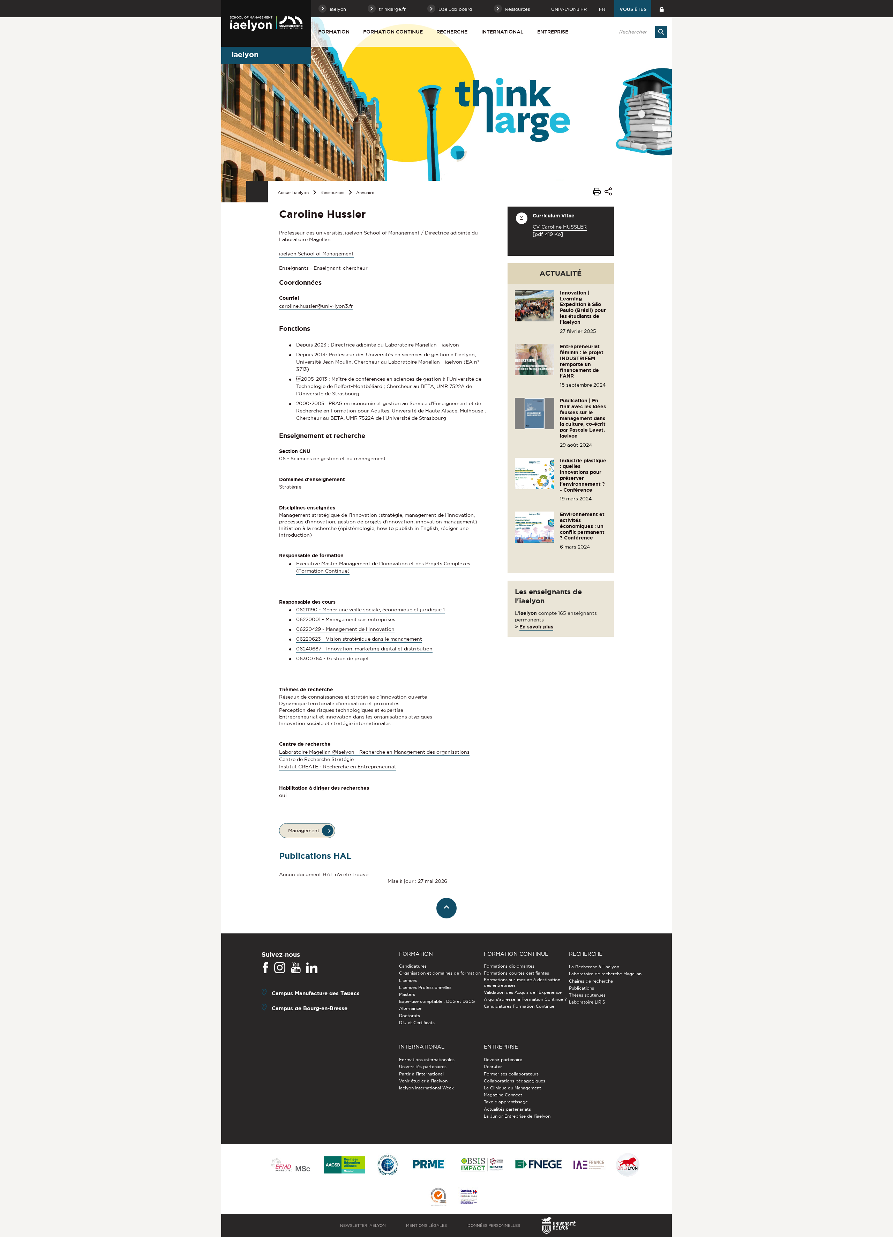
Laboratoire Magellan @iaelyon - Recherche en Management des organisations (374, 752)
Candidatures (413, 966)
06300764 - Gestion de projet (332, 658)
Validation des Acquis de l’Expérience (523, 992)
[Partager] (608, 192)
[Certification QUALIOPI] (468, 1197)
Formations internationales (427, 1059)
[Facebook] (265, 968)
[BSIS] (481, 1165)
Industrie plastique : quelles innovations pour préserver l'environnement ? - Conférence (583, 475)
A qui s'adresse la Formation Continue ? (525, 999)
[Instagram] (279, 968)
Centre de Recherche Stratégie (316, 759)
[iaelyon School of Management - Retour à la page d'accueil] (266, 23)
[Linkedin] (311, 968)
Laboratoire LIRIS (587, 1002)
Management (304, 830)
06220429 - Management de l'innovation (345, 629)
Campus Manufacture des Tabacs (316, 993)
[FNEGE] (538, 1165)
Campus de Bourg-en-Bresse (309, 1008)
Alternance (410, 1008)
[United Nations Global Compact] (387, 1165)
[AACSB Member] (345, 1165)
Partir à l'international (421, 1074)
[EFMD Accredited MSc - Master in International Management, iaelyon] (290, 1165)
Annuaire (365, 192)
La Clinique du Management (512, 1088)
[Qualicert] (438, 1197)
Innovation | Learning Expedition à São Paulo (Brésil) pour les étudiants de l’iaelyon (583, 307)
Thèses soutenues (587, 995)
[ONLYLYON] (627, 1165)
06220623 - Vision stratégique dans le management (359, 639)
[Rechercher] (661, 32)
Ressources (332, 192)
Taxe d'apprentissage (506, 1102)
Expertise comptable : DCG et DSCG (437, 1001)
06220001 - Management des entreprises (345, 619)
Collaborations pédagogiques (514, 1081)
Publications (581, 988)
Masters (407, 994)
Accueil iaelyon (293, 192)
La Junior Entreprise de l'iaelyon (517, 1116)
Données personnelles (493, 1225)
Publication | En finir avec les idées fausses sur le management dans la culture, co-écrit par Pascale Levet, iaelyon (583, 418)
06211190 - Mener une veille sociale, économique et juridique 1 (370, 609)
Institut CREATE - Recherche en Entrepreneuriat (337, 766)
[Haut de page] (446, 908)
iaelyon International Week (426, 1088)
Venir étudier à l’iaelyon (423, 1081)
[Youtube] (295, 968)
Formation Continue (393, 32)
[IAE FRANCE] (589, 1165)
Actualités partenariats (507, 1109)
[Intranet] (661, 8)
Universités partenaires (422, 1066)
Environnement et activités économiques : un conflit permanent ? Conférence (582, 526)
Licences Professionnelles (425, 987)
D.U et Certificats (417, 1022)
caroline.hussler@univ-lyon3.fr (316, 306)
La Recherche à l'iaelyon (594, 966)
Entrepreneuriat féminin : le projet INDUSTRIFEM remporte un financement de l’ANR (581, 361)
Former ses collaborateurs (511, 1074)
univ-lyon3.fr (569, 9)
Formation (334, 32)
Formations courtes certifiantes (516, 973)
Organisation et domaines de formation (440, 973)
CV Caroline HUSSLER (560, 227)
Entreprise (552, 32)
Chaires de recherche (591, 981)
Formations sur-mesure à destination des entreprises (522, 982)
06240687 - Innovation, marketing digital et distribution (364, 648)
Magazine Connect (503, 1095)
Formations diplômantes (509, 966)
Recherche (451, 32)
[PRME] (429, 1165)
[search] (639, 32)
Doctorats (409, 1015)
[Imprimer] (597, 192)
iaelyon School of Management (316, 253)
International (502, 32)
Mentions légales (426, 1225)
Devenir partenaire (503, 1059)
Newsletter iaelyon (363, 1225)
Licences (408, 980)
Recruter (493, 1066)
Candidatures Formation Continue (519, 1006)
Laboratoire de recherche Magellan (605, 973)
